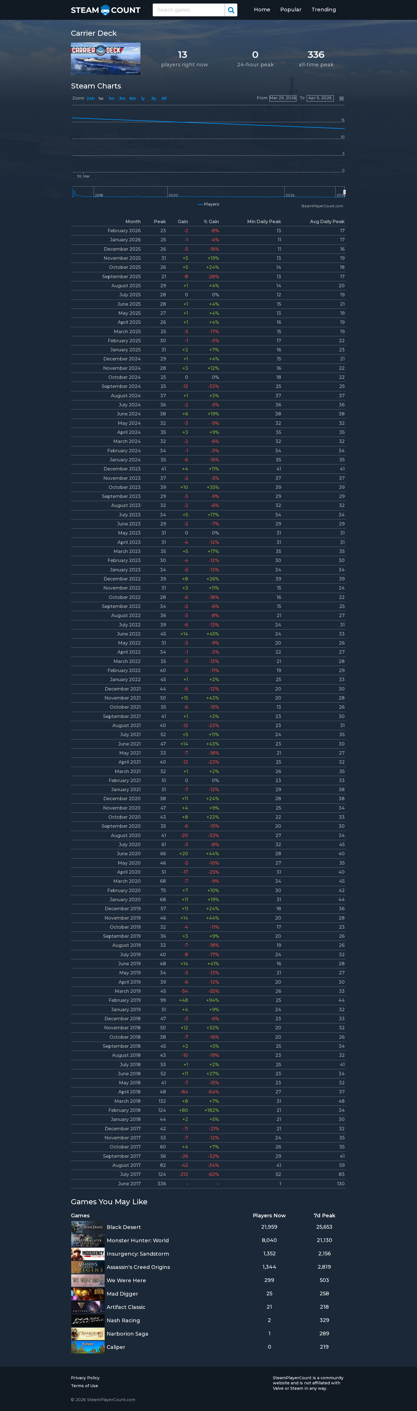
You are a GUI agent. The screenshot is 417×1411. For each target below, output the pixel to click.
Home (262, 10)
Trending (323, 10)
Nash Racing (123, 1320)
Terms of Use (84, 1385)
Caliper (116, 1347)
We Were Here (126, 1280)
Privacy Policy (85, 1377)
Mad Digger (122, 1294)
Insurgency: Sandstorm (138, 1254)
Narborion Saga (127, 1334)
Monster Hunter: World (138, 1240)
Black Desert (124, 1227)
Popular (291, 10)
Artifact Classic (126, 1307)
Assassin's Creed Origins (138, 1267)
